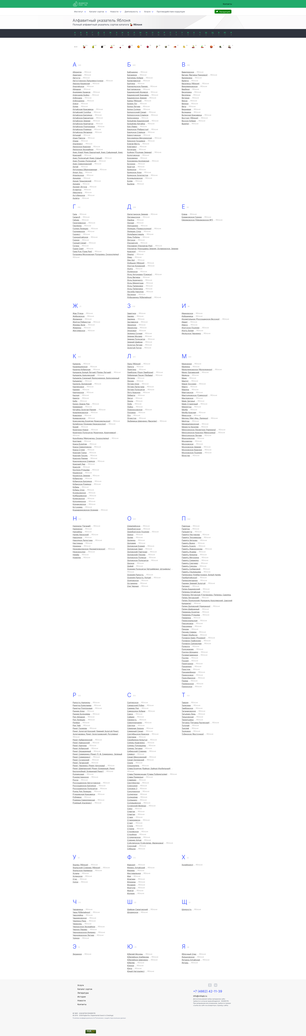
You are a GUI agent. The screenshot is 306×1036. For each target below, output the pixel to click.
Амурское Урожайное (83, 149)
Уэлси (75, 882)
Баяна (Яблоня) (134, 101)
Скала (130, 763)
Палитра (186, 529)
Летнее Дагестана (135, 386)
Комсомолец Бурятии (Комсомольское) (91, 421)
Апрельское (78, 175)
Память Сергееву (190, 563)
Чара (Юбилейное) (81, 912)
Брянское (131, 169)
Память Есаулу (189, 546)
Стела (130, 826)
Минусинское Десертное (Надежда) (199, 429)
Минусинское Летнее (192, 435)
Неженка (77, 546)
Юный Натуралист (136, 971)
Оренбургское (134, 529)
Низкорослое (79, 552)
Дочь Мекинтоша (135, 283)
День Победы (133, 237)
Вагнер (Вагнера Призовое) (195, 75)
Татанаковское (189, 711)
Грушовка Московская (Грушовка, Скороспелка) (96, 254)
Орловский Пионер (136, 554)
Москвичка (187, 441)
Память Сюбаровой (191, 569)
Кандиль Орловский (82, 384)
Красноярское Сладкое (84, 461)
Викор (185, 101)
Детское (131, 240)
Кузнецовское (79, 493)
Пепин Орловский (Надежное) (196, 606)
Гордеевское (79, 231)
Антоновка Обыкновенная (85, 169)
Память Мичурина (190, 557)
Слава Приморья (135, 777)
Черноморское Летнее (83, 935)
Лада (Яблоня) (134, 364)
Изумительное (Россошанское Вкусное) (201, 319)
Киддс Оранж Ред (81, 404)
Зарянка (131, 319)
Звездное (131, 325)
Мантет (185, 381)
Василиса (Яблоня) (190, 83)
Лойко (130, 407)
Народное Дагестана (83, 540)
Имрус (185, 325)
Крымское (77, 472)
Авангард (77, 75)
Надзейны (77, 531)
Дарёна (130, 220)
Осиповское (133, 580)
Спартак (131, 811)
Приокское (187, 686)
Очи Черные (133, 586)
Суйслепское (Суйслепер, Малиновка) (145, 843)
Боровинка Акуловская (138, 161)
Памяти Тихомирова (191, 537)
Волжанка (186, 112)
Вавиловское (188, 72)
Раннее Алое (79, 711)
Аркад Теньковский (82, 181)
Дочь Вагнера (133, 277)
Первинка (186, 617)
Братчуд (131, 166)
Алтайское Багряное (82, 115)
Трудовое (186, 731)
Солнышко (132, 800)
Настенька (78, 543)
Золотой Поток (134, 348)
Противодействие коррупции (171, 11)
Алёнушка (77, 98)
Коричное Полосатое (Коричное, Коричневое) (94, 432)
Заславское (132, 322)
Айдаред (77, 89)
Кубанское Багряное (82, 481)
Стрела (130, 828)
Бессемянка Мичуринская (139, 138)
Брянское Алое (134, 172)
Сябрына (131, 849)
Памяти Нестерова (191, 534)
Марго (185, 386)
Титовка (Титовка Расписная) (196, 722)
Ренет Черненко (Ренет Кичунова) (89, 765)
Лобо (129, 404)
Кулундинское (79, 501)
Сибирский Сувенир (137, 751)
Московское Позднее (192, 452)
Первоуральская (189, 620)
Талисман (186, 705)
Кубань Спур (79, 490)
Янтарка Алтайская (191, 960)
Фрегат (130, 890)
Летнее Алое (133, 384)
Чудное (76, 938)
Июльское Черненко (191, 333)
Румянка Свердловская (84, 800)
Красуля (76, 467)
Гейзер (76, 220)
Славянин (131, 780)
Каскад (76, 395)
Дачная (130, 223)
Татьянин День (189, 714)
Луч (129, 415)
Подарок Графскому (191, 640)
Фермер (131, 870)
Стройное (132, 834)
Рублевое (77, 797)
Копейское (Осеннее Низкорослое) (89, 424)
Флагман (131, 879)
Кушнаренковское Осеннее (85, 510)
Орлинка (131, 540)
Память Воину (188, 543)
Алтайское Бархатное (83, 118)
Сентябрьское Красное (138, 734)
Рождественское (81, 777)
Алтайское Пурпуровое (84, 126)
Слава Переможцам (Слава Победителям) (147, 774)
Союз (129, 808)
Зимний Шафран (135, 342)
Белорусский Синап (136, 112)
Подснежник (188, 649)
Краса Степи (79, 450)
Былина (130, 184)
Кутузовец (77, 507)
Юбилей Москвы (135, 954)
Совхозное (132, 785)
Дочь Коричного (135, 280)
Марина (185, 389)
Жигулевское (79, 330)
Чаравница (78, 909)
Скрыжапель (133, 765)
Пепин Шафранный (190, 609)
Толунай (185, 725)
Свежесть (132, 719)
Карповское (78, 392)
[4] (229, 46)
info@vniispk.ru (200, 996)
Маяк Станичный (190, 404)
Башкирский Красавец (138, 95)
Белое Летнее (133, 106)
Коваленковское (80, 412)
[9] (220, 46)
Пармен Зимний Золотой (193, 583)
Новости (114, 11)
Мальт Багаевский (190, 372)
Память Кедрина (189, 554)
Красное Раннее (80, 458)
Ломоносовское (134, 409)
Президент (187, 666)
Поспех (185, 658)
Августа (76, 78)
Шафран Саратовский (137, 909)
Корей (75, 427)
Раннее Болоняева (81, 714)
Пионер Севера (189, 632)
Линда (130, 401)
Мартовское (187, 392)
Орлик (130, 537)
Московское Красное (192, 450)
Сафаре (130, 717)
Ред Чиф (77, 725)
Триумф (185, 728)
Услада (76, 873)
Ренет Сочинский (81, 760)
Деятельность (131, 11)
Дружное (131, 294)
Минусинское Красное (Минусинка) (199, 432)
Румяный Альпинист (82, 803)
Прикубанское (188, 678)
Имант (185, 322)
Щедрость (186, 909)
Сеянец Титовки (134, 748)
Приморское (188, 683)
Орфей (130, 566)
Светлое (131, 725)
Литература (83, 993)
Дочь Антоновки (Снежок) (139, 274)
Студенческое (134, 837)
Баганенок (132, 75)
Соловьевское (134, 803)
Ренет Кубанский (81, 748)
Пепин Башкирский (191, 589)
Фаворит (131, 865)
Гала (75, 214)
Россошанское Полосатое (85, 788)
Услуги (147, 11)
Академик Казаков (81, 92)
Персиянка (187, 626)
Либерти (131, 395)
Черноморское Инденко (84, 932)
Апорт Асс (78, 172)
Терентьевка (188, 719)
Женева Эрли (79, 325)
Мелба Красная (189, 412)
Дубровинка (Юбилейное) (139, 297)
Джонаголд (132, 243)
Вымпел (185, 123)
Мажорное (187, 364)
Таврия (185, 702)
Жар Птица (78, 313)
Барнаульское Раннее (137, 86)
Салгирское (132, 702)
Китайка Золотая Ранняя (84, 409)
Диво (129, 257)
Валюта (185, 80)
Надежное (77, 529)
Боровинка (132, 158)
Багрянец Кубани (135, 78)
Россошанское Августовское (86, 783)
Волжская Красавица (192, 115)
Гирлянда (77, 225)
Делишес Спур (134, 231)
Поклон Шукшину (190, 652)
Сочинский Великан (136, 806)
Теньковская (188, 717)
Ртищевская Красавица (84, 794)
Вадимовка (187, 78)
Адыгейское (78, 86)
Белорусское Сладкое (137, 115)
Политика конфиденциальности (84, 1018)
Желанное (77, 319)
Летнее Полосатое (136, 389)
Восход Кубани (189, 121)
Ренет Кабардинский (82, 740)
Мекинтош (186, 407)
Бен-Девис (132, 126)
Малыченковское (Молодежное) (197, 369)
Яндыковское (188, 957)
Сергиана (131, 737)
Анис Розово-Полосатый (84, 161)
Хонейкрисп (187, 865)
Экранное (77, 954)
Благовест (132, 146)
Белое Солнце (134, 109)
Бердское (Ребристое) (138, 129)
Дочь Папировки (135, 286)
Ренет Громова (80, 728)
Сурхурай (132, 846)
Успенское (77, 876)
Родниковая (78, 774)
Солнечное (132, 794)
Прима (185, 681)
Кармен (76, 389)
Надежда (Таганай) (82, 526)
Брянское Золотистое (137, 175)
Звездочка (132, 327)
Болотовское (133, 155)
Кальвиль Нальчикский (84, 375)
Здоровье (131, 330)
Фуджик (131, 893)
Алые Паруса (79, 138)
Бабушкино (132, 72)
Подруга (186, 646)
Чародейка (78, 915)
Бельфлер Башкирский (138, 121)
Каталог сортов (84, 989)
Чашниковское (80, 918)
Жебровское (79, 316)
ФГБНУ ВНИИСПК (89, 1013)
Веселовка (187, 92)
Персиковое (187, 623)
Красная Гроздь (80, 455)
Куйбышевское (80, 495)
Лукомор (131, 412)
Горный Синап (79, 243)
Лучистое (131, 418)
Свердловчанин (134, 722)
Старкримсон (133, 820)
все (75, 46)
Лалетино (131, 369)
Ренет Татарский (81, 763)
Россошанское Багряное (84, 785)
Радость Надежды (81, 702)
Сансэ (130, 714)
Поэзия (185, 660)
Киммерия (77, 407)
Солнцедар (132, 797)
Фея (129, 876)
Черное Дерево (80, 929)
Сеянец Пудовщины (136, 745)
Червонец (77, 924)
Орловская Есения (136, 546)
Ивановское (187, 313)
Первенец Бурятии (190, 612)
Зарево (130, 316)
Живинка (77, 327)
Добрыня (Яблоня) (136, 263)
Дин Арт (131, 260)
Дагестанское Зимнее (137, 214)
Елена (184, 214)
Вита (184, 106)
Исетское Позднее (190, 327)
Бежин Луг (132, 103)
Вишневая (186, 109)
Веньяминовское (190, 86)
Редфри (76, 722)
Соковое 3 (132, 788)
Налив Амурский (81, 534)
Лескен (130, 381)
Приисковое (187, 675)
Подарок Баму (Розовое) (193, 638)
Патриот (186, 586)
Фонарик (131, 885)
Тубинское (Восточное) (193, 734)
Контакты (227, 4)
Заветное (131, 313)
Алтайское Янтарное (82, 132)
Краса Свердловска (82, 447)
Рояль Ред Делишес (82, 791)
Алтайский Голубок (82, 112)
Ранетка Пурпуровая (82, 708)
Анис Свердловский (82, 164)
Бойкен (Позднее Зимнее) (139, 152)
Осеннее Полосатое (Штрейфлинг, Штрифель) (149, 569)
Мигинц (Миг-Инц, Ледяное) (195, 418)
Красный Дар (79, 464)
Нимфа (76, 554)
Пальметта (187, 531)
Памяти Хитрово (189, 540)
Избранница (187, 316)
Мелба (185, 409)
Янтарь (185, 962)
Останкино (132, 583)
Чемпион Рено (79, 921)
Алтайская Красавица (83, 109)
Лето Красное (133, 392)
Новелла (77, 557)
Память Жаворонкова (192, 549)
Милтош (185, 421)
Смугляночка (133, 783)
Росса (75, 780)
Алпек (75, 106)
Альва (75, 141)
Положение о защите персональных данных (110, 1018)
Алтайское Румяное (82, 129)
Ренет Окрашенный (82, 751)
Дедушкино (132, 225)
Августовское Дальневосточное (88, 80)
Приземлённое (189, 672)
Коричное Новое (80, 429)
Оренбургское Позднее (138, 531)
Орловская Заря (135, 549)
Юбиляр (131, 962)
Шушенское (132, 912)
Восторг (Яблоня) (190, 118)
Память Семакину (190, 560)
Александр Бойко (81, 95)
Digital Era (86, 1015)
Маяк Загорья (188, 401)
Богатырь (131, 149)
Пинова (185, 629)
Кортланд (77, 441)
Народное (77, 537)
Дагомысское (133, 217)
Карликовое (78, 386)
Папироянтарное (190, 580)
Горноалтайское (80, 237)
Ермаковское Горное (192, 217)
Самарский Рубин (135, 705)
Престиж (186, 669)
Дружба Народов (135, 291)
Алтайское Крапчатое (83, 123)
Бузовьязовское (135, 178)
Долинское (132, 271)
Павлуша (186, 526)
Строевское (133, 831)
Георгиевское (79, 223)
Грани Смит (78, 248)
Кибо (75, 401)
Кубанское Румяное (82, 484)
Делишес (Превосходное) (139, 228)
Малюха (185, 375)
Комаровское (79, 418)
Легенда (131, 378)
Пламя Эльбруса (189, 635)
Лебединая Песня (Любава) (140, 375)
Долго (130, 268)
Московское (187, 444)
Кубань (76, 487)
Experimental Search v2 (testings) (102, 1015)
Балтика (131, 83)
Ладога (130, 366)
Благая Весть (133, 144)
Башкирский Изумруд (137, 92)
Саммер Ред (133, 708)
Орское (130, 563)
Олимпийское (133, 526)
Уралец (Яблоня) (80, 865)
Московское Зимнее (191, 447)
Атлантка (77, 189)
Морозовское (188, 438)
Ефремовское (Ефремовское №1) (197, 220)
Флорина (131, 882)
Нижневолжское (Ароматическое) (89, 549)
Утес (75, 879)
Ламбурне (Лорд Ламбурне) (140, 372)
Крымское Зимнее (81, 475)
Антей (75, 166)
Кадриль (77, 364)
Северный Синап (135, 731)
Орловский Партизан (137, 552)
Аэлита (76, 198)
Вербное (186, 89)
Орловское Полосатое (137, 560)
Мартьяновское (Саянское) (195, 395)
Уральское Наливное (82, 870)
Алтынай (77, 135)
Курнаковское (79, 504)
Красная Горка (80, 452)
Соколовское (133, 791)
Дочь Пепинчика (135, 289)
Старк (130, 817)
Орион (130, 534)
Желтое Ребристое (82, 322)
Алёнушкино (78, 101)
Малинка (186, 366)
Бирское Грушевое (136, 141)
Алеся (75, 103)
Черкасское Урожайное (84, 926)
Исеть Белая (188, 330)
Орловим (131, 543)
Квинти (76, 398)
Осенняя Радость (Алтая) (139, 577)
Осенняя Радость (135, 574)
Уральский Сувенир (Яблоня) (86, 867)
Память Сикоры (189, 566)
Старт (130, 823)
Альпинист (78, 144)
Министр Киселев (190, 427)
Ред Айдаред (79, 717)
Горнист (76, 234)
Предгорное (187, 663)
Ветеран (185, 98)
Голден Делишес (80, 228)
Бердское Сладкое (136, 132)
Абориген (77, 72)
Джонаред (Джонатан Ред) (140, 246)
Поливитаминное (190, 655)
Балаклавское (133, 80)
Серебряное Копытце (137, 740)
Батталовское (133, 89)
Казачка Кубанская (81, 369)
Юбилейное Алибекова (138, 957)
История (81, 997)
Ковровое (77, 415)
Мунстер (186, 455)
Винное (185, 103)
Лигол (130, 398)
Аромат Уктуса (80, 187)
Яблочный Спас (189, 954)
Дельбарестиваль (135, 234)
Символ (131, 754)
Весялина (186, 95)
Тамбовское (187, 708)
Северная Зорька (135, 728)
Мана (184, 378)
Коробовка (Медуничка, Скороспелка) (91, 438)
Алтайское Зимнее (81, 121)
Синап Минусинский (137, 757)
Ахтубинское (79, 195)
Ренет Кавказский (81, 742)
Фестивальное (134, 873)
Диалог (130, 254)
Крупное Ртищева (81, 470)
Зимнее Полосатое (136, 339)
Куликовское (79, 498)
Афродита (77, 192)
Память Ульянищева (191, 572)
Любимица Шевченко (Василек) (142, 421)
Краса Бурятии (80, 444)
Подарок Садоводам (192, 643)
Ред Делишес (79, 719)
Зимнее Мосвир (134, 336)
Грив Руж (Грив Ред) (82, 251)
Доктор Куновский (136, 266)
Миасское (186, 415)
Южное (130, 965)
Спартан (131, 814)
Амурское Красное (82, 146)
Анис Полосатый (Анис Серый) (87, 158)
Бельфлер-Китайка (136, 123)
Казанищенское (80, 366)
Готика (76, 246)
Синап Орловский (135, 760)
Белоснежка (133, 118)
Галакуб (76, 217)
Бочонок (131, 164)
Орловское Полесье (136, 557)
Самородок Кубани (136, 711)
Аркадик (77, 178)
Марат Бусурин (189, 384)
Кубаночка (77, 478)
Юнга (129, 968)
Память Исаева (189, 552)
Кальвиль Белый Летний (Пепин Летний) (92, 372)
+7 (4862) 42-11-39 (207, 991)
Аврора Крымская (81, 83)
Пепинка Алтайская (191, 592)
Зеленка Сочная (134, 333)
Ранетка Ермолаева (82, 705)
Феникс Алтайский (136, 867)
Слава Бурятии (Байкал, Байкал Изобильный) (149, 768)
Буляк (130, 181)
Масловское (187, 398)
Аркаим (76, 184)
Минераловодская (190, 424)
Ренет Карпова (80, 745)
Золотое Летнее (134, 345)
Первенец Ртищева (191, 615)
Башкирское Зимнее (137, 98)
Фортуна (131, 887)
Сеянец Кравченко (136, 742)
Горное (76, 240)
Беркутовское (134, 135)
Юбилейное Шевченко (137, 960)
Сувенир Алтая (134, 840)
